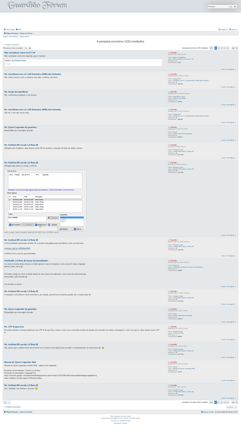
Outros (175, 132)
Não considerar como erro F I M (183, 59)
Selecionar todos (18, 60)
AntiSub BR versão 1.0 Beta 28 (183, 151)
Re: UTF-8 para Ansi (14, 327)
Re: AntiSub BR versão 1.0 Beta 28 (21, 145)
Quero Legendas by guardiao (182, 133)
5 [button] (227, 48)
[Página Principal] (36, 6)
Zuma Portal (126, 416)
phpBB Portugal (125, 420)
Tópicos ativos (24, 36)
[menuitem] (18, 29)
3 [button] (221, 48)
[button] (211, 48)
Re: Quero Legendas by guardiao (20, 127)
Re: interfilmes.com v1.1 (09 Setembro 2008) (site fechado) (32, 74)
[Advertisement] (120, 20)
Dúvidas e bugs (178, 149)
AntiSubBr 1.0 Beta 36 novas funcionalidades (188, 267)
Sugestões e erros (179, 96)
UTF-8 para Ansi (178, 333)
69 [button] (233, 48)
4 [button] (224, 48)
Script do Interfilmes (179, 98)
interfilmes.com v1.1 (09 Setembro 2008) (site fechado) (191, 80)
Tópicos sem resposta (10, 36)
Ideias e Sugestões (179, 57)
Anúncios (176, 265)
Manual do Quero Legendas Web (184, 368)
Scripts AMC (177, 79)
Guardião (174, 52)
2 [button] (218, 48)
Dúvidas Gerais (178, 331)
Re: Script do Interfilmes (16, 92)
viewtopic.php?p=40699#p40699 (17, 248)
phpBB (115, 418)
